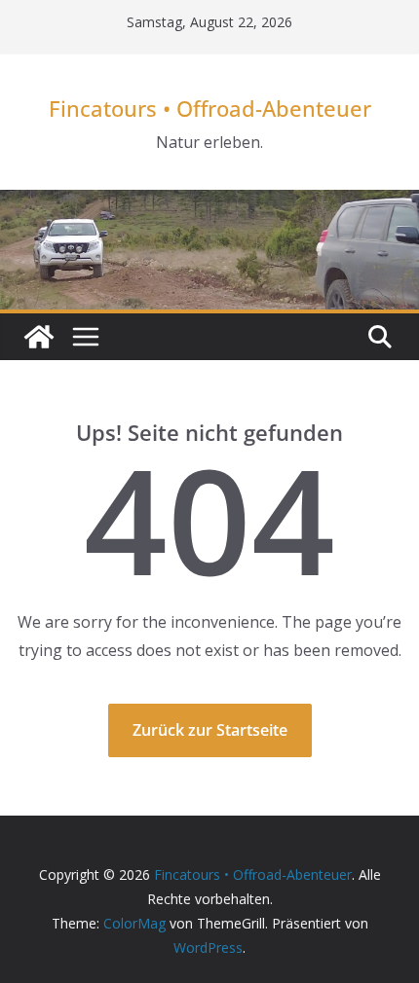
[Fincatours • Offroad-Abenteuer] (39, 336)
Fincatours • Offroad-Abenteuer (210, 108)
